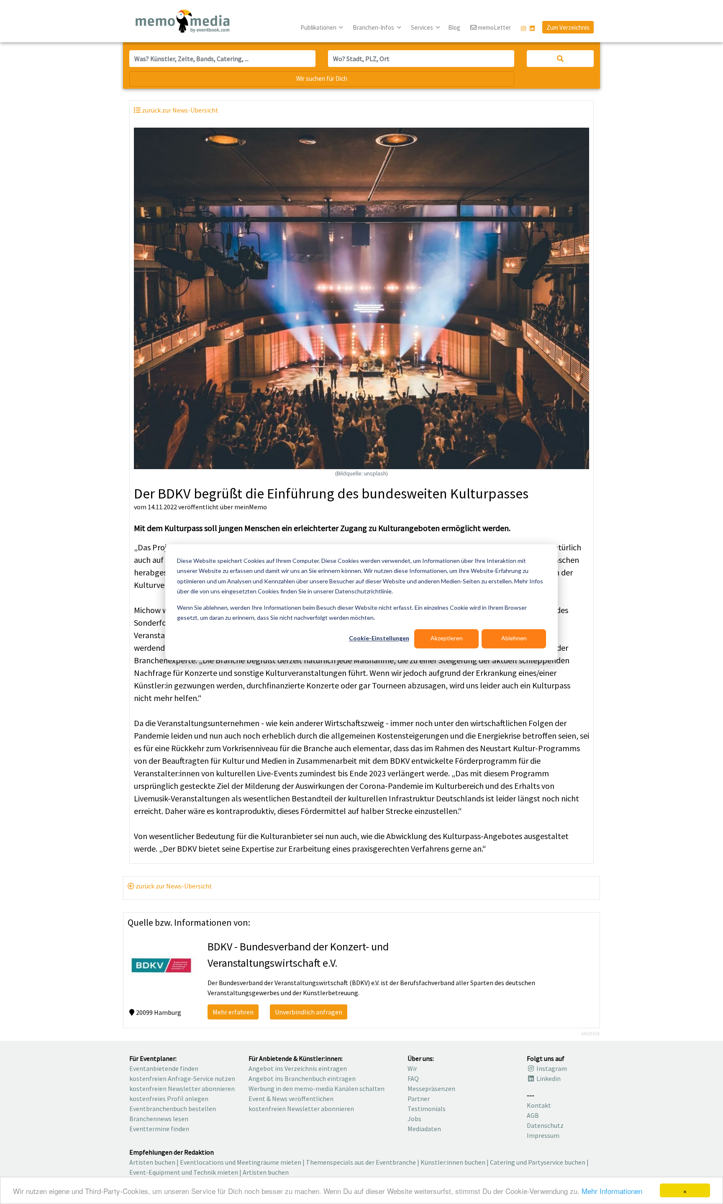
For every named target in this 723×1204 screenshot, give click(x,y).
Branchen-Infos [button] (374, 27)
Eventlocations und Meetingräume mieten (240, 1162)
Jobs (414, 1118)
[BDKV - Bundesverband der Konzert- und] (161, 964)
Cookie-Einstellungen (379, 638)
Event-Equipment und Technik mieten (183, 1172)
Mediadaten (424, 1128)
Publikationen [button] (319, 27)
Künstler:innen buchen (452, 1162)
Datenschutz (545, 1125)
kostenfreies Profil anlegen (168, 1098)
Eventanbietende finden (163, 1068)
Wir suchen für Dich (321, 78)
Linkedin (548, 1078)
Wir (412, 1068)
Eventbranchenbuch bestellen (172, 1108)
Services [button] (422, 27)
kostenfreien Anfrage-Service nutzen (182, 1078)
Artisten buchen (152, 1162)
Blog (454, 27)
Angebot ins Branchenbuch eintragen (302, 1078)
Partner (419, 1098)
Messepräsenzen (431, 1088)
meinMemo (250, 507)
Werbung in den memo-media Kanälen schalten (317, 1088)
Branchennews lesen (158, 1118)
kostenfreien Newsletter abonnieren (182, 1088)
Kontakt (539, 1105)
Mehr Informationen (612, 1191)
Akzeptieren (447, 638)
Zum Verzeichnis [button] (568, 27)
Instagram (551, 1068)
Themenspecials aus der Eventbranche (361, 1162)
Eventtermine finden (159, 1128)
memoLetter (494, 27)
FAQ (413, 1078)
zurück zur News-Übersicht (173, 886)
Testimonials (427, 1108)
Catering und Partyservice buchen (537, 1162)
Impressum (543, 1135)
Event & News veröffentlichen (291, 1098)
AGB (533, 1115)
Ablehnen (514, 638)
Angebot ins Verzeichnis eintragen (298, 1068)
